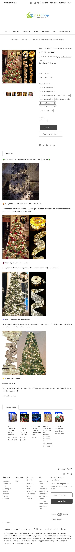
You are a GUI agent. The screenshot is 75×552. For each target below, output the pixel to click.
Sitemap (5, 499)
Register (62, 3)
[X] (50, 145)
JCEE (28, 489)
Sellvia (29, 486)
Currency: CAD (10, 3)
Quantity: (42, 117)
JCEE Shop (30, 484)
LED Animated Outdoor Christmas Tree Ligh (23, 430)
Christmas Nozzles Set (59, 427)
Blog (36, 31)
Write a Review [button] (66, 57)
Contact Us (26, 31)
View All (29, 499)
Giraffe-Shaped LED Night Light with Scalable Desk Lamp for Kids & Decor (47, 433)
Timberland (31, 494)
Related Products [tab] (10, 407)
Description (9, 153)
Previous (3, 93)
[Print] (47, 145)
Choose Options (13, 421)
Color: (44, 84)
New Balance (31, 491)
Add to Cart (60, 421)
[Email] (43, 145)
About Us (16, 31)
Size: (44, 73)
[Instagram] (35, 3)
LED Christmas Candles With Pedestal (11, 430)
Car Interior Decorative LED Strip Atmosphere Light (36, 430)
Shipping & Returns (48, 31)
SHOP (5, 31)
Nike (28, 496)
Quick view (13, 415)
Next (34, 93)
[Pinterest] (38, 3)
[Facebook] (31, 3)
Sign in (53, 3)
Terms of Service (65, 31)
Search (45, 3)
